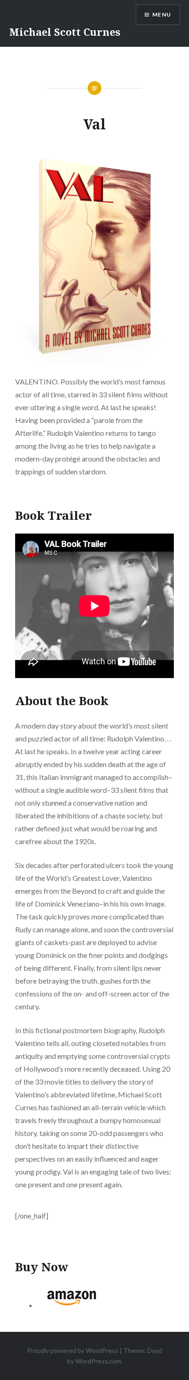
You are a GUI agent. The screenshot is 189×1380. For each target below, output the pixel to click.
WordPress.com (98, 1361)
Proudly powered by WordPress (72, 1350)
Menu (161, 14)
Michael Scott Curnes (64, 32)
